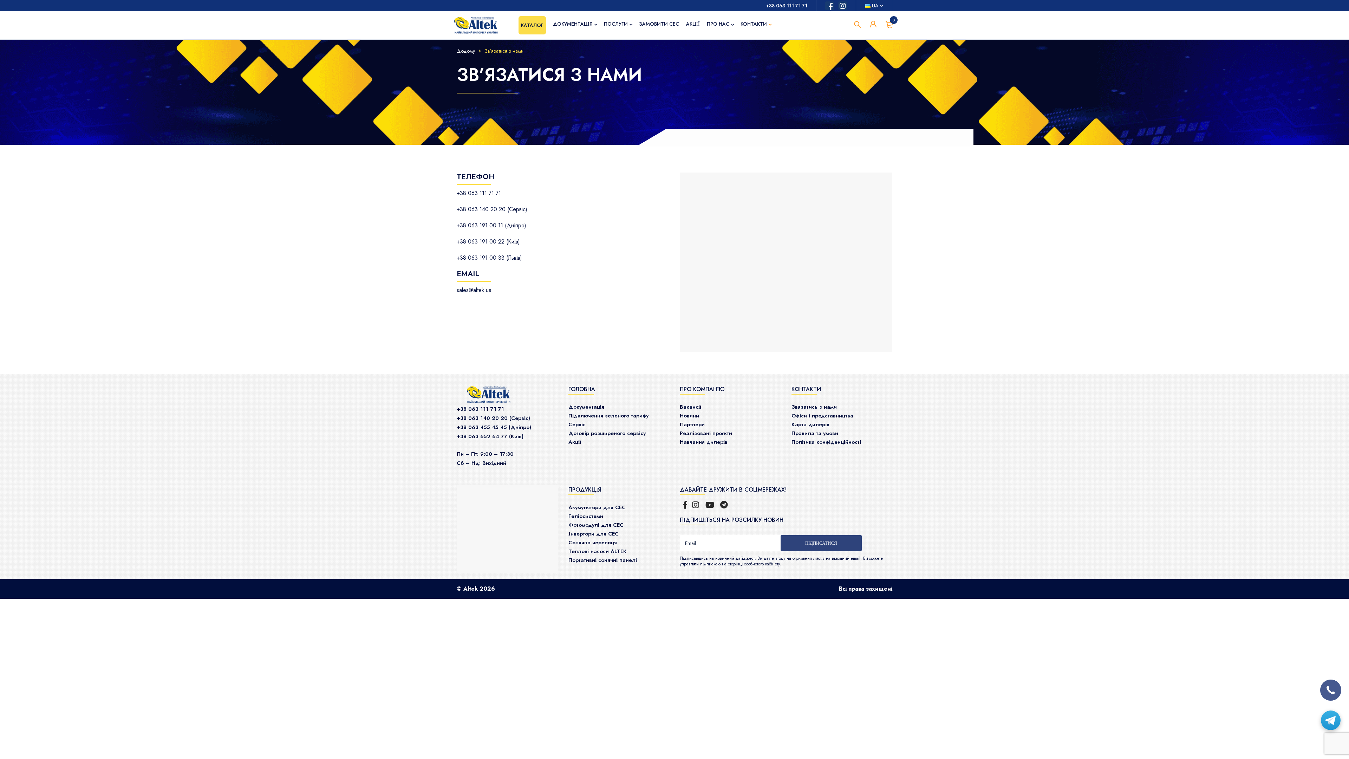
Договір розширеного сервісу (607, 433)
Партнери (692, 424)
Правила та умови (814, 433)
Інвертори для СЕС (593, 534)
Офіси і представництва (822, 416)
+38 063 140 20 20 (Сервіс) (493, 418)
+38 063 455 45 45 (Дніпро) (494, 427)
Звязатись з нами (814, 407)
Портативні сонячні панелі (602, 560)
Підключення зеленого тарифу (608, 416)
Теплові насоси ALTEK (597, 551)
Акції (574, 442)
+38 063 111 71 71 (786, 5)
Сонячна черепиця (592, 542)
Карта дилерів (810, 424)
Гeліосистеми (585, 516)
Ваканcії (690, 407)
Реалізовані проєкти (706, 433)
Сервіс (577, 424)
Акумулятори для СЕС (597, 507)
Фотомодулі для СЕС (596, 525)
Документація (586, 407)
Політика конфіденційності (826, 442)
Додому (466, 50)
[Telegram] (1331, 720)
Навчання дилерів (704, 442)
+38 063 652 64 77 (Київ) (490, 436)
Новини (689, 416)
